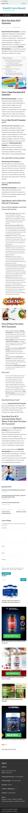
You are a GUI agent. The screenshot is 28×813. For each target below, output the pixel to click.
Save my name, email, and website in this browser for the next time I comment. (13, 569)
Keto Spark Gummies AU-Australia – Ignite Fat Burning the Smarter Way (14, 496)
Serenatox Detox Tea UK (9, 749)
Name (3, 546)
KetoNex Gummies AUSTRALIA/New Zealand (13, 490)
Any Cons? (9, 70)
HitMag (15, 811)
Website (4, 559)
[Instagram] (25, 3)
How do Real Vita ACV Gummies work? (14, 61)
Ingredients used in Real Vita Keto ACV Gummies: (14, 66)
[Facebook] (22, 3)
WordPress (9, 811)
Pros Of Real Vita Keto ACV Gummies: (11, 68)
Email (3, 552)
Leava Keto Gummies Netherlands (10, 502)
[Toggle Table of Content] (23, 58)
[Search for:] (14, 579)
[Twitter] (24, 3)
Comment (5, 527)
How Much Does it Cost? (12, 71)
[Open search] (25, 15)
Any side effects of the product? (13, 63)
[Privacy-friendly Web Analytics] (4, 744)
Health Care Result (14, 8)
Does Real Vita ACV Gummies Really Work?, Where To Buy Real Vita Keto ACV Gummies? (14, 74)
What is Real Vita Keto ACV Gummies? (14, 60)
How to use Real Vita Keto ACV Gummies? (16, 64)
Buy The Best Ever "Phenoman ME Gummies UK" (13, 739)
